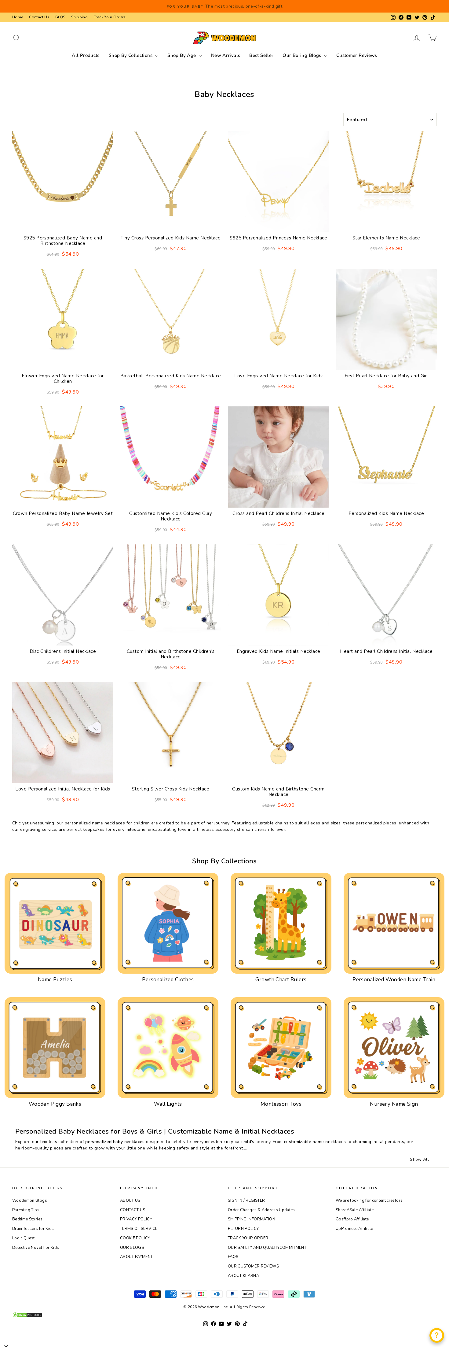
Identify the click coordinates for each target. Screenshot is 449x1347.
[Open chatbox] (436, 1335)
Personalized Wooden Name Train (394, 979)
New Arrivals (225, 55)
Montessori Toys (281, 1104)
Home (17, 17)
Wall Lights (168, 1104)
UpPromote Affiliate (354, 1228)
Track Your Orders (110, 17)
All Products (86, 55)
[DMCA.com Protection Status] (224, 1315)
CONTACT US (132, 1210)
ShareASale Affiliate (355, 1210)
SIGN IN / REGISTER (246, 1200)
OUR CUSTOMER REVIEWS (253, 1266)
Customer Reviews (356, 55)
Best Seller (261, 55)
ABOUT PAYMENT (136, 1257)
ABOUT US (130, 1200)
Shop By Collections (131, 55)
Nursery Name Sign (394, 1104)
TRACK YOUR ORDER (248, 1238)
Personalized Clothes (168, 979)
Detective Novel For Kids (35, 1247)
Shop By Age (182, 55)
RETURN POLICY (243, 1228)
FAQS (60, 17)
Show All (419, 1159)
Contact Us (39, 17)
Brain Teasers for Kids (33, 1228)
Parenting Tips (25, 1210)
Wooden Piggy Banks (55, 1104)
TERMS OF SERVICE (139, 1228)
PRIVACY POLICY (136, 1219)
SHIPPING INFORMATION (251, 1219)
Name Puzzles (55, 979)
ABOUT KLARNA (243, 1276)
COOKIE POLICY (135, 1238)
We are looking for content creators (369, 1200)
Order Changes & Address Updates (261, 1210)
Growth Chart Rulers (280, 979)
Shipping (79, 17)
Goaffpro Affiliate (352, 1219)
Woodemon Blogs (29, 1200)
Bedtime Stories (27, 1219)
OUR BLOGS (132, 1247)
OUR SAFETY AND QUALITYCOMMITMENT (267, 1247)
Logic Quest (23, 1238)
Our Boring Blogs (302, 55)
